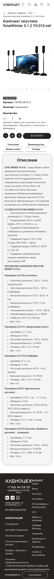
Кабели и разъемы (37, 519)
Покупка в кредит (14, 536)
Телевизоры (38, 547)
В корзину (37, 136)
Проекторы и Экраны (39, 540)
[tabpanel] (27, 60)
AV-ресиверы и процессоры (40, 505)
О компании (11, 524)
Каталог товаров (16, 13)
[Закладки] (29, 4)
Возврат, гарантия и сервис (16, 552)
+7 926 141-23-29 (18, 487)
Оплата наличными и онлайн (16, 543)
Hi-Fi (30, 13)
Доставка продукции (16, 530)
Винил (35, 489)
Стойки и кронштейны (38, 553)
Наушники (37, 534)
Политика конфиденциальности (17, 561)
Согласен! (35, 575)
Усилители (37, 499)
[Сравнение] (35, 4)
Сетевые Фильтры (36, 527)
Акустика (37, 494)
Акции (35, 484)
